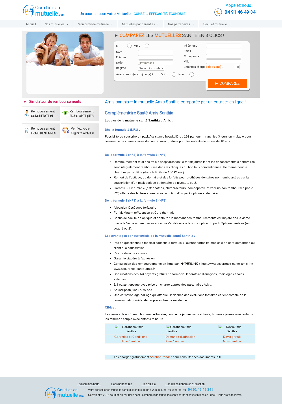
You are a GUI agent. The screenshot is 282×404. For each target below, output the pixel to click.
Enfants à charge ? (203, 66)
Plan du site (149, 384)
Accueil (31, 24)
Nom (119, 52)
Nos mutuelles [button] (55, 24)
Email (187, 51)
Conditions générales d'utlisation (185, 384)
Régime (121, 68)
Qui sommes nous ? (89, 384)
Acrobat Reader (161, 357)
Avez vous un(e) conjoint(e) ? (134, 74)
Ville (186, 61)
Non (181, 74)
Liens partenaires (121, 384)
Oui (163, 74)
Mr (117, 45)
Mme (137, 45)
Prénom (121, 57)
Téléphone (190, 45)
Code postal (192, 56)
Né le (119, 62)
